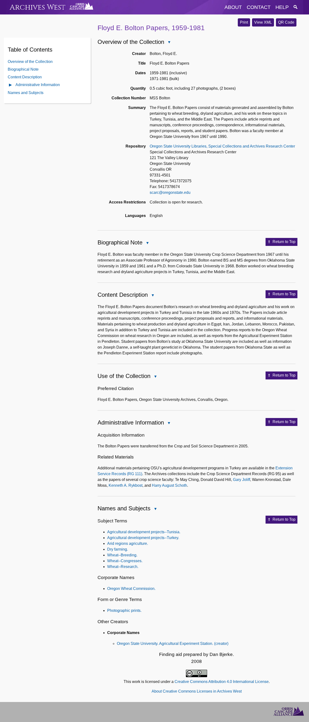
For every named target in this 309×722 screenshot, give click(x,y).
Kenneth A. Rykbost (125, 485)
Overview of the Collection (30, 61)
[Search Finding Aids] (295, 7)
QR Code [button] (286, 22)
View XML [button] (263, 22)
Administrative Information (37, 84)
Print (244, 22)
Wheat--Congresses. (124, 561)
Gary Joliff (241, 480)
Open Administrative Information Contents (11, 85)
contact (259, 7)
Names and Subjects (25, 92)
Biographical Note (23, 69)
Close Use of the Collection (155, 376)
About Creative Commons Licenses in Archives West (197, 691)
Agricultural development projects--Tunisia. (143, 532)
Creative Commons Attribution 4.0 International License (222, 682)
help (282, 7)
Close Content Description (152, 295)
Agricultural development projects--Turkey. (143, 538)
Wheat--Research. (122, 567)
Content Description (25, 77)
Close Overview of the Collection (169, 42)
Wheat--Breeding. (122, 555)
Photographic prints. (124, 610)
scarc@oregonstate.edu (170, 192)
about (233, 7)
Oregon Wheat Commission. (131, 589)
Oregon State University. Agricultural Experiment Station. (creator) (172, 643)
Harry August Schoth (169, 485)
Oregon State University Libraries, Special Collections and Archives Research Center (222, 146)
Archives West (37, 7)
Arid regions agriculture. (127, 543)
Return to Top (284, 242)
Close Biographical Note (147, 243)
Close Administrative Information (169, 423)
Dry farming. (117, 549)
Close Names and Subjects (155, 509)
